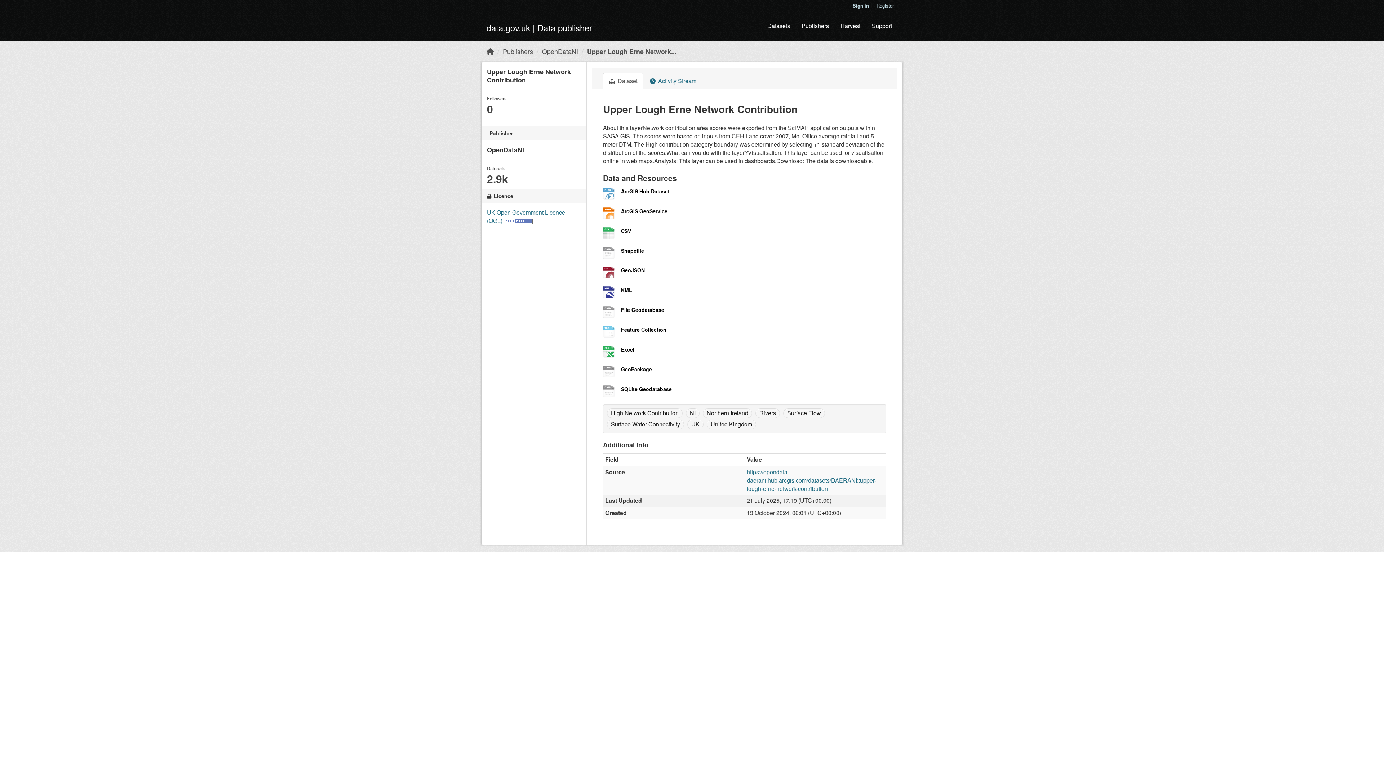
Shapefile (632, 250)
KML (626, 290)
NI (693, 413)
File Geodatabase (642, 309)
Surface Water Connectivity (645, 424)
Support (882, 26)
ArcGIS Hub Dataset (645, 191)
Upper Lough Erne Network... (632, 51)
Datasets (778, 26)
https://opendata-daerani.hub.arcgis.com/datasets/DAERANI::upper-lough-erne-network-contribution (811, 480)
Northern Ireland (727, 413)
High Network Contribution (645, 413)
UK (695, 424)
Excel (627, 349)
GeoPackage (636, 369)
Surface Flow (804, 413)
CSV (626, 230)
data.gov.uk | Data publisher (539, 27)
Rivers (767, 413)
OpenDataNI (560, 51)
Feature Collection (643, 329)
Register (885, 5)
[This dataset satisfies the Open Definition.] (518, 220)
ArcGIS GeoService (644, 211)
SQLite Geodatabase (646, 389)
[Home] (490, 51)
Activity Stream (676, 81)
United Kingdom (731, 424)
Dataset (627, 81)
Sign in (861, 5)
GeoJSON (633, 270)
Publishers (815, 26)
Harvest (850, 26)
